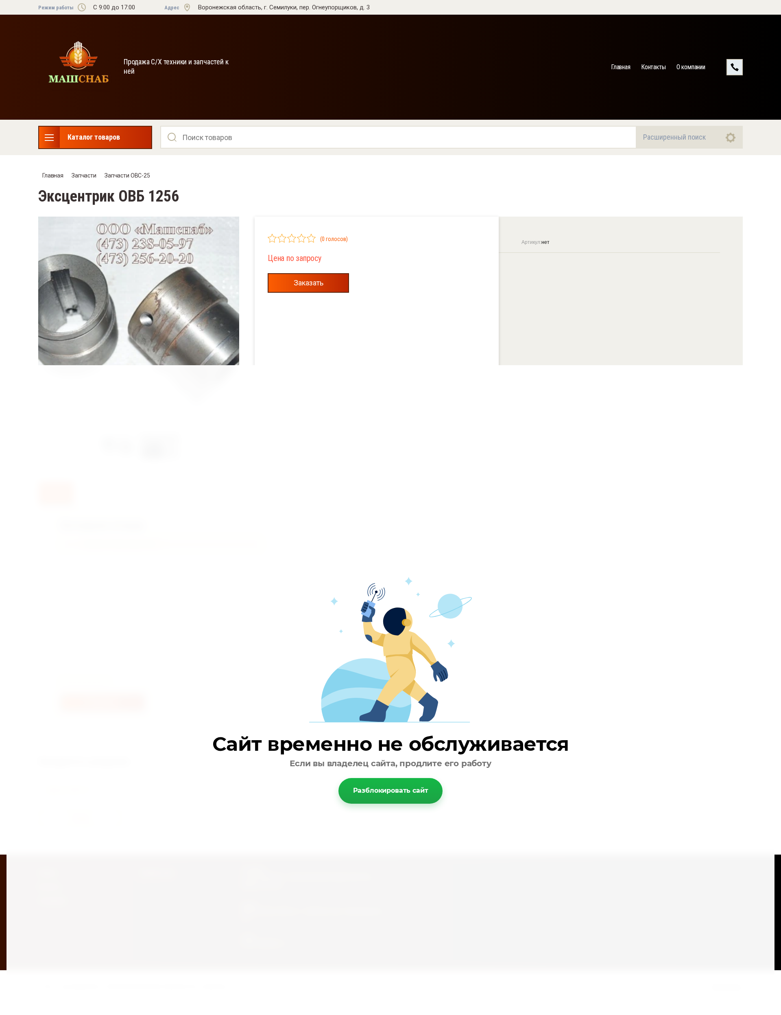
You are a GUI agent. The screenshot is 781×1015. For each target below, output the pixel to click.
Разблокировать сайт (390, 790)
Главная (620, 67)
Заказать (308, 282)
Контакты (653, 67)
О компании (690, 67)
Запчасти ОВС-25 (127, 175)
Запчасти (84, 175)
